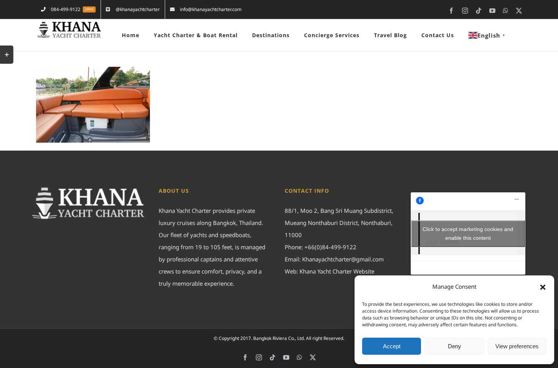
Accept (391, 346)
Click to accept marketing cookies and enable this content (467, 233)
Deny (454, 346)
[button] (543, 287)
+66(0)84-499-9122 (330, 247)
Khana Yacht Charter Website (336, 271)
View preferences (517, 346)
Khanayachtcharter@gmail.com (343, 259)
